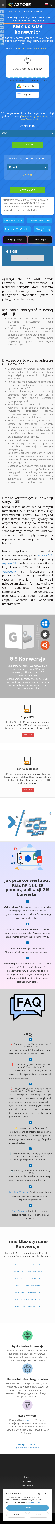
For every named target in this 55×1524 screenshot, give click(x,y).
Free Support (27, 1485)
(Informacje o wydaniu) (27, 1447)
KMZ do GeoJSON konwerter (27, 1271)
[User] (51, 4)
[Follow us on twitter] (28, 1467)
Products (27, 1481)
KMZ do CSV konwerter (27, 1264)
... (27, 258)
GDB (4, 133)
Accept (27, 1508)
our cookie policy (34, 1502)
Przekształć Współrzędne (17, 229)
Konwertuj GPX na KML (40, 220)
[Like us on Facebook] (22, 1467)
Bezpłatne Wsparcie (18, 1192)
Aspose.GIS (44, 555)
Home (27, 1477)
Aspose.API (9, 563)
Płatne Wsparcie (19, 1211)
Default (13, 167)
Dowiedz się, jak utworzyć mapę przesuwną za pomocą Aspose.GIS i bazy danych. (27, 19)
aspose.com (23, 48)
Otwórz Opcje (27, 189)
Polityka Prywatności (27, 119)
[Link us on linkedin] (34, 1467)
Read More (27, 734)
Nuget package (15, 239)
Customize (16, 1515)
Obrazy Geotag (42, 229)
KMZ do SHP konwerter (27, 1299)
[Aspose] (19, 4)
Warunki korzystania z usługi (35, 116)
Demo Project (40, 239)
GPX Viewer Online (13, 220)
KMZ (44, 665)
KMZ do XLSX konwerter (27, 1306)
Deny (38, 1515)
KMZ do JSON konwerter (27, 1285)
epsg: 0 (27, 175)
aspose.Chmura (41, 48)
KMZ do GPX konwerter (27, 1278)
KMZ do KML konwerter (27, 1292)
